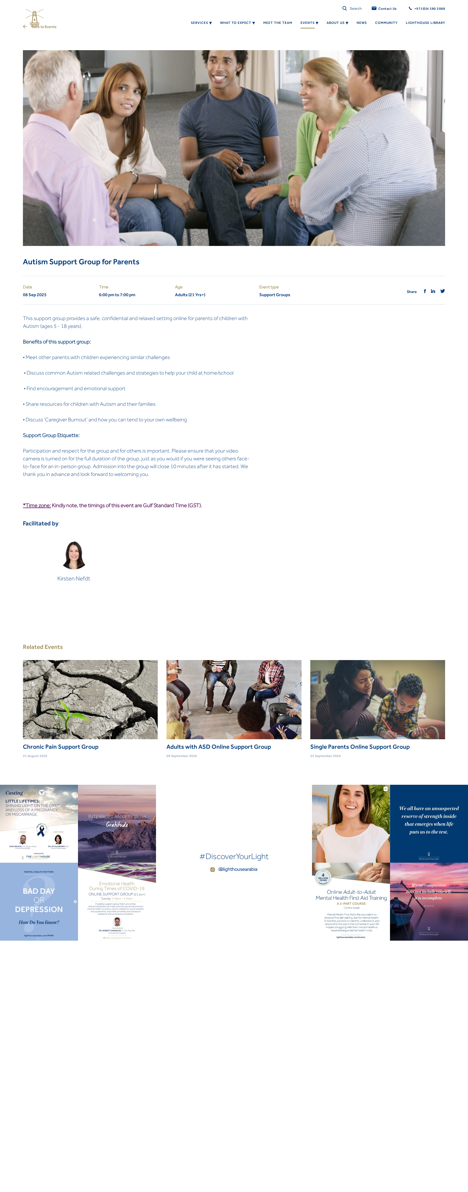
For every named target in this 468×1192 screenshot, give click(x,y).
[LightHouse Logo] (34, 18)
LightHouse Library (425, 23)
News (362, 23)
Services (199, 23)
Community (386, 23)
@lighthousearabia (237, 869)
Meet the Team (277, 23)
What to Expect (235, 23)
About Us (336, 23)
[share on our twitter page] (442, 291)
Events (308, 23)
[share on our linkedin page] (433, 291)
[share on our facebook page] (425, 291)
